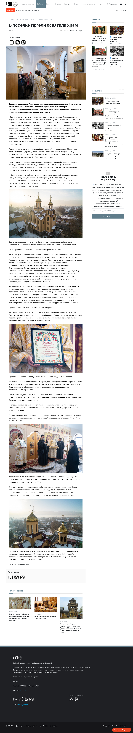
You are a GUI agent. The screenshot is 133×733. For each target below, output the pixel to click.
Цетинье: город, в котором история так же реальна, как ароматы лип (114, 156)
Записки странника (89, 4)
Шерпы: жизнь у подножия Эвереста (117, 39)
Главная (24, 4)
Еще (100, 4)
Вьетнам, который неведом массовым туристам (32, 10)
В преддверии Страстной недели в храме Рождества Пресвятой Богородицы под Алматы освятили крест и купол (70, 628)
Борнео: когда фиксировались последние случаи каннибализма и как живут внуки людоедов (114, 142)
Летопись (58, 4)
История (76, 4)
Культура (67, 4)
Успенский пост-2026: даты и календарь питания (99, 38)
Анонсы (31, 4)
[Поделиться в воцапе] (17, 42)
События (40, 4)
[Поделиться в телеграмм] (23, 42)
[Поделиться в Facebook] (11, 42)
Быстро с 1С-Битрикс (120, 730)
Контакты (123, 10)
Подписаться (113, 4)
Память (48, 4)
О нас (116, 10)
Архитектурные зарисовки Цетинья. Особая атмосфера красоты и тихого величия (99, 63)
